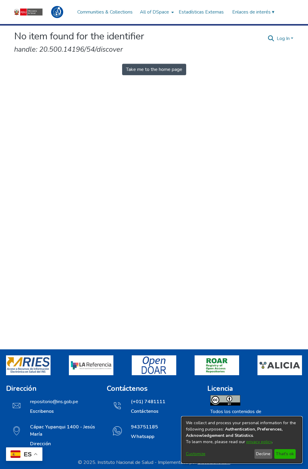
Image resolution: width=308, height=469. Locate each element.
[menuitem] (156, 12)
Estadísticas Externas (201, 12)
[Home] (42, 12)
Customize (195, 454)
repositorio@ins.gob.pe (54, 401)
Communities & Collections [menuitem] (105, 12)
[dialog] (242, 440)
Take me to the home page (154, 69)
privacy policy (259, 442)
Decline (263, 454)
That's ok (285, 454)
